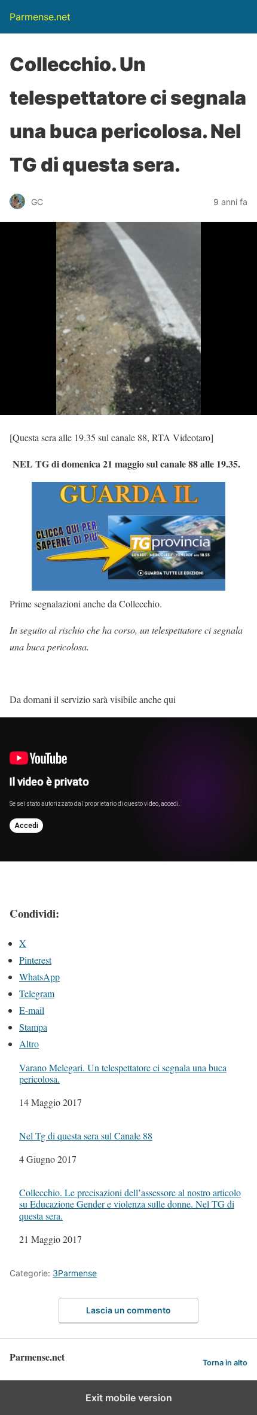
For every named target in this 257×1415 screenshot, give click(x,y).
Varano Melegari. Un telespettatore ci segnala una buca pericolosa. (123, 1073)
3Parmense (75, 1273)
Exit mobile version (128, 1398)
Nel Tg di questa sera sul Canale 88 (85, 1135)
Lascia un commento (128, 1310)
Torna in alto (225, 1362)
